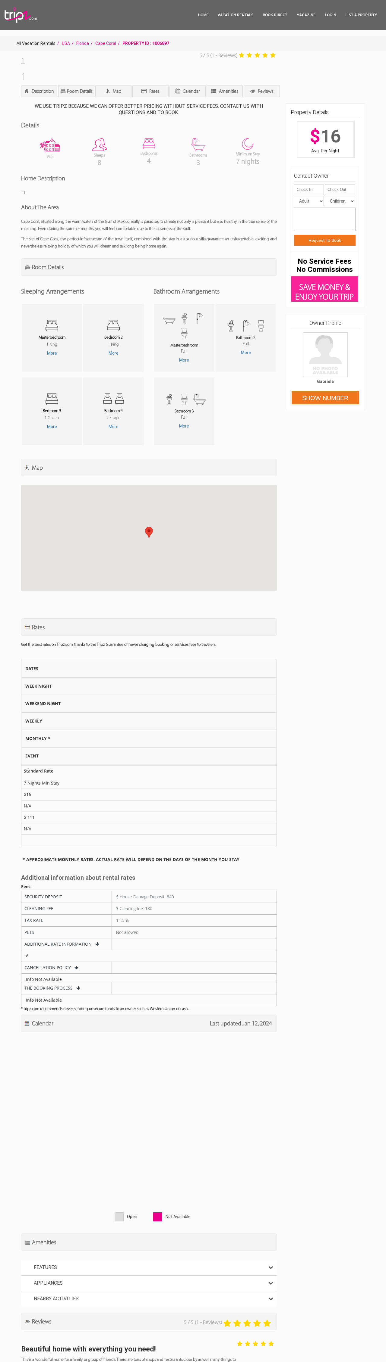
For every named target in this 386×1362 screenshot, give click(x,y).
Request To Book (324, 240)
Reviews (265, 91)
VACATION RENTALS (236, 14)
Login (330, 14)
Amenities (228, 91)
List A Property (361, 14)
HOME (203, 14)
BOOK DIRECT (275, 14)
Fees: (26, 886)
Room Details (79, 91)
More (52, 353)
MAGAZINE (306, 14)
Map (116, 91)
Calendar (191, 91)
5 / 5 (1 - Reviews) (218, 55)
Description (42, 91)
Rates (154, 91)
